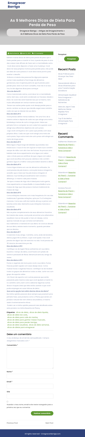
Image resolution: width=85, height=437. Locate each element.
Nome (10, 372)
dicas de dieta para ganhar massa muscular (26, 320)
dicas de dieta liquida (39, 312)
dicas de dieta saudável (17, 325)
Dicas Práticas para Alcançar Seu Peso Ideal (66, 76)
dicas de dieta (22, 312)
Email (9, 382)
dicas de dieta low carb (17, 315)
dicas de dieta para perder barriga (22, 322)
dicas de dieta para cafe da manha (22, 317)
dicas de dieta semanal (39, 325)
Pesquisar (62, 54)
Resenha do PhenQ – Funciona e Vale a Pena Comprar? (66, 147)
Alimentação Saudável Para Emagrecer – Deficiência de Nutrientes (67, 99)
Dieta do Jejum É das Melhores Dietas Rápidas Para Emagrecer (66, 110)
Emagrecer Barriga (17, 5)
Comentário (12, 345)
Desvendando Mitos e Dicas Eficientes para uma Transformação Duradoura (67, 87)
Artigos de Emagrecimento (51, 31)
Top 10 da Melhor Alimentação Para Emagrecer (65, 121)
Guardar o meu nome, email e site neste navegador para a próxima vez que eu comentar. (30, 405)
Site (8, 392)
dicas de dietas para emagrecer (21, 327)
